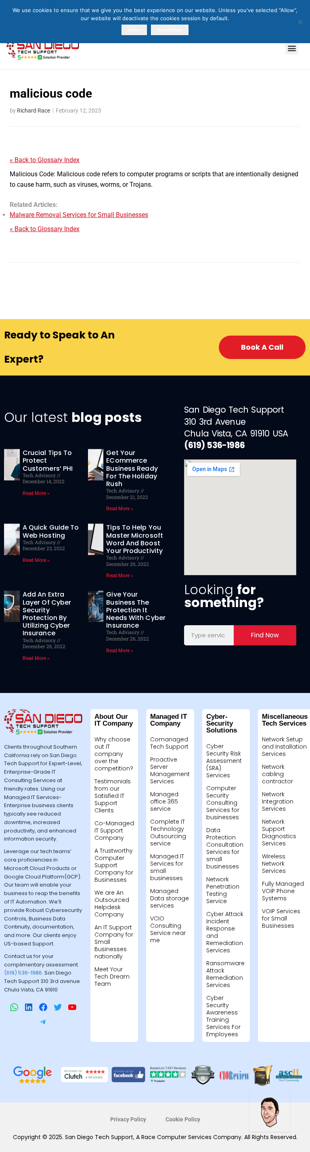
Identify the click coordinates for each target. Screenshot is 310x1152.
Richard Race (33, 110)
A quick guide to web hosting (51, 531)
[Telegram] (43, 1022)
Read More (169, 30)
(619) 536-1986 (23, 973)
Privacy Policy (128, 1119)
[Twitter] (58, 1007)
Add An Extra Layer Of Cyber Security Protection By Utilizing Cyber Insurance (47, 614)
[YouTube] (72, 1007)
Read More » (36, 493)
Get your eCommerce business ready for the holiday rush (131, 468)
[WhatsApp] (14, 1007)
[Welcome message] (269, 1111)
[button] (291, 47)
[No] (300, 22)
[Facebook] (43, 1007)
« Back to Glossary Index (45, 160)
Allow (134, 30)
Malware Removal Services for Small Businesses (79, 215)
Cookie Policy (182, 1119)
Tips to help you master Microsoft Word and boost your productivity (134, 539)
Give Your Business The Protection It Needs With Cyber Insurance (135, 610)
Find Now (265, 635)
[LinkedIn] (29, 1007)
